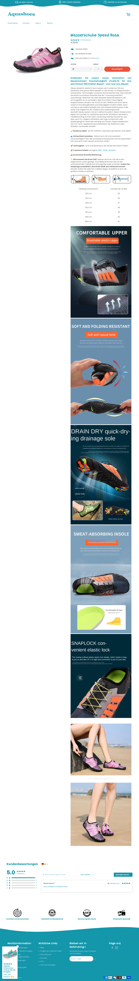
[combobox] (87, 875)
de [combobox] (45, 864)
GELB (105, 150)
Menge (95, 64)
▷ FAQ (41, 961)
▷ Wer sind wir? (45, 954)
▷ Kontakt (43, 958)
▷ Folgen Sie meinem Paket (50, 951)
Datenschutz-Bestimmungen (20, 951)
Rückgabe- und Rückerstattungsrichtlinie (18, 955)
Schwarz (112, 150)
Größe (73, 64)
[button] (81, 40)
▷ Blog (41, 947)
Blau (100, 150)
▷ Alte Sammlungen (47, 965)
